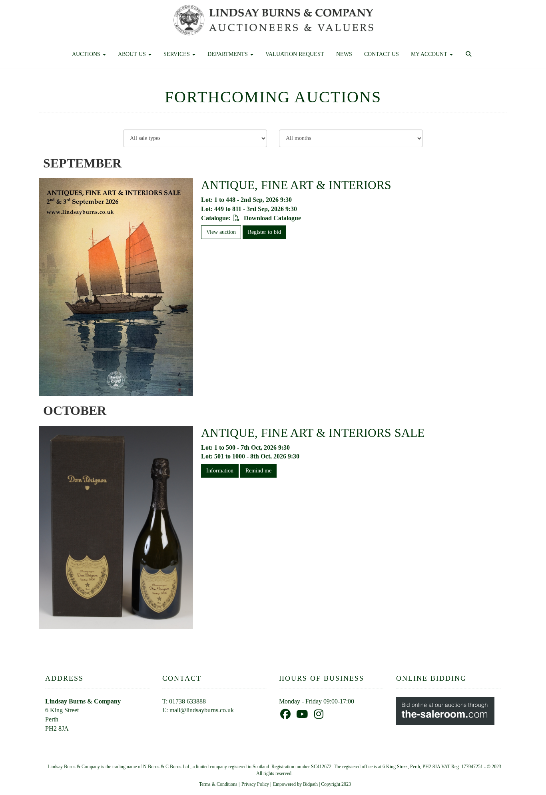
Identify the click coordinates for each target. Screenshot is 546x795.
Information (219, 471)
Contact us (381, 54)
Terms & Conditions (218, 784)
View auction (221, 232)
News (344, 54)
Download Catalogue (271, 218)
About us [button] (132, 54)
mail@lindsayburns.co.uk (201, 710)
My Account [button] (430, 54)
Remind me (258, 471)
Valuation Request (294, 54)
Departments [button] (228, 54)
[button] (469, 54)
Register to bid (264, 232)
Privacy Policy (255, 784)
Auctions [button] (87, 54)
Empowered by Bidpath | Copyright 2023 (312, 784)
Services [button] (177, 54)
